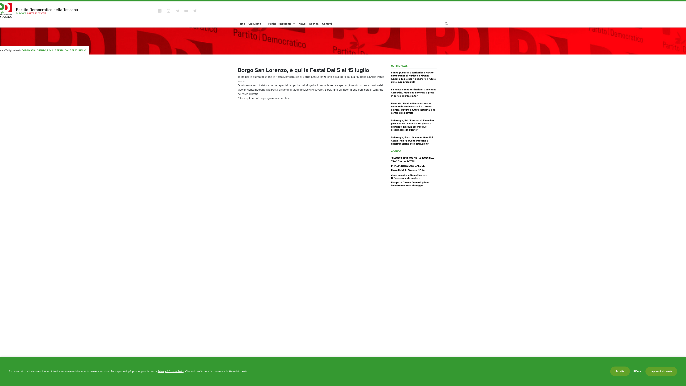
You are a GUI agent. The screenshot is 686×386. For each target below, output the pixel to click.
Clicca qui (244, 98)
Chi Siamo (254, 24)
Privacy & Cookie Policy (171, 371)
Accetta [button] (620, 371)
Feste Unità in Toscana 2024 (408, 170)
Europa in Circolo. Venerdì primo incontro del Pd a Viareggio (410, 183)
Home (241, 24)
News (302, 24)
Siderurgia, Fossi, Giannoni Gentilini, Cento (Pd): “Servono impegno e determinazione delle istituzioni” (412, 140)
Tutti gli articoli (12, 50)
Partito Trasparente (279, 24)
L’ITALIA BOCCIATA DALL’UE (408, 166)
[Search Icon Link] (446, 25)
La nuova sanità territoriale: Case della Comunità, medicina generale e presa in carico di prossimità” (413, 93)
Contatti (327, 24)
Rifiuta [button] (637, 371)
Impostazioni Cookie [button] (661, 371)
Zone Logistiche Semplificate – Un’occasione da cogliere (409, 176)
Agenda (314, 24)
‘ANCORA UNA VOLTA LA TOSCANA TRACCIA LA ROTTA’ (412, 159)
